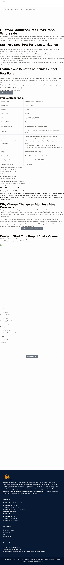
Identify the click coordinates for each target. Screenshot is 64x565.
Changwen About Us (9, 530)
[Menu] (60, 3)
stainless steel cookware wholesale (31, 197)
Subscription (7, 536)
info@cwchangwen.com (12, 90)
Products (7, 9)
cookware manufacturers (26, 193)
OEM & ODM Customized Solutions (11, 188)
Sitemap (40, 561)
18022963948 (9, 88)
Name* (2, 309)
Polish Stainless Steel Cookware (31, 195)
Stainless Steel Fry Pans (10, 505)
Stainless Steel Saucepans (11, 514)
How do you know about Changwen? (11, 333)
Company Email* (5, 315)
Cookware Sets (39, 193)
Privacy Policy (32, 561)
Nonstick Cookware (9, 511)
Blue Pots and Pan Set (11, 193)
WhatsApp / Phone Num (7, 321)
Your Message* (4, 339)
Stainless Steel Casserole (11, 507)
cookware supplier (51, 193)
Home (1, 9)
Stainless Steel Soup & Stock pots (14, 509)
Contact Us (6, 532)
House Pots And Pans (14, 195)
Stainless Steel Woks (9, 516)
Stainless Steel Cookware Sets (16, 191)
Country (2, 327)
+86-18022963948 (14, 547)
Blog (4, 534)
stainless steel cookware (50, 195)
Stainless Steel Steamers (11, 520)
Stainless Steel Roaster (10, 518)
